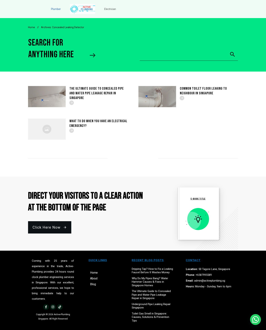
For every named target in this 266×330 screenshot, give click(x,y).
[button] (255, 319)
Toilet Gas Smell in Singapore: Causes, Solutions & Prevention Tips (150, 317)
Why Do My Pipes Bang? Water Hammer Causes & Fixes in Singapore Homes (150, 282)
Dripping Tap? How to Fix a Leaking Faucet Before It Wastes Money (152, 270)
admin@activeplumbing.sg (209, 280)
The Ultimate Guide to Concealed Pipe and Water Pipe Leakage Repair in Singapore (96, 93)
